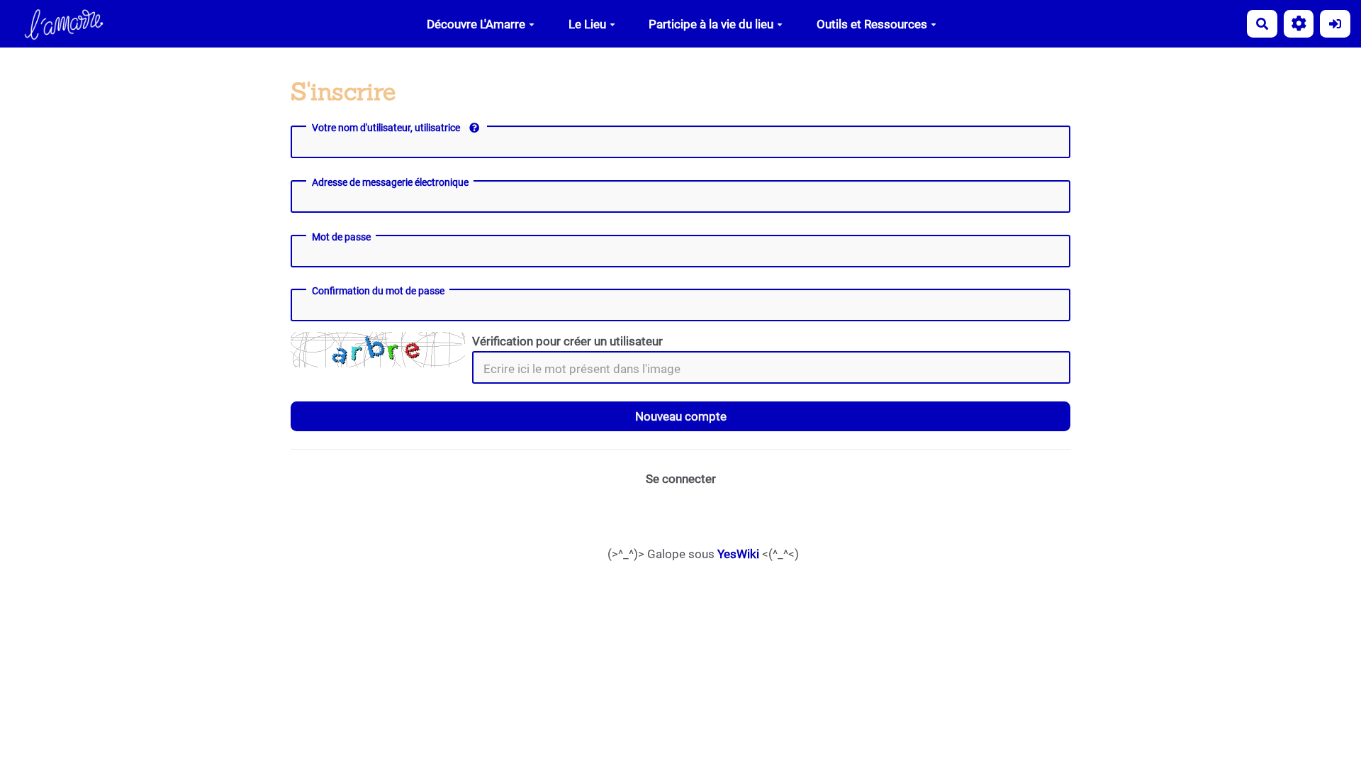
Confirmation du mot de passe (378, 291)
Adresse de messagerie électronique (390, 182)
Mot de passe (341, 237)
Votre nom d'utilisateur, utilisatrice (387, 128)
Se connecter (681, 479)
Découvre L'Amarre (476, 24)
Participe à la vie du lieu (711, 24)
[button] (1299, 24)
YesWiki (738, 554)
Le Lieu (587, 24)
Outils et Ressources (872, 24)
